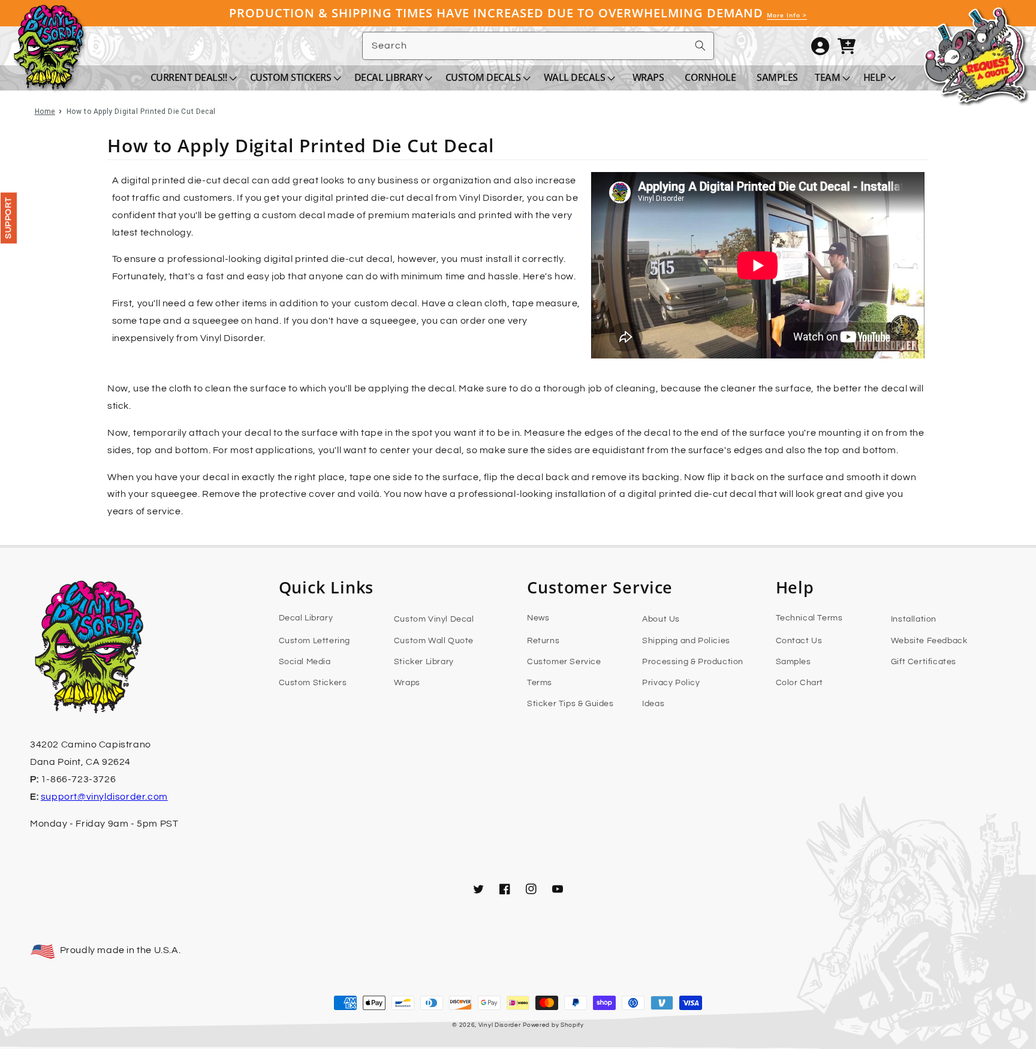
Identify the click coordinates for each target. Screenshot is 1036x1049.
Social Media (305, 662)
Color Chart (800, 683)
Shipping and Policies (686, 641)
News (538, 618)
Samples (793, 662)
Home (45, 111)
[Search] (700, 45)
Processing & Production (692, 662)
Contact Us (799, 641)
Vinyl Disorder (499, 1025)
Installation (913, 619)
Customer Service (564, 662)
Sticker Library (424, 662)
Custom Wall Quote (434, 641)
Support (8, 218)
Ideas (653, 704)
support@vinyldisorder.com (104, 796)
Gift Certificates (923, 662)
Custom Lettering (315, 641)
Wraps (407, 683)
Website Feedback (929, 641)
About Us (661, 619)
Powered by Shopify (553, 1025)
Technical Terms (809, 618)
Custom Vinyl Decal (434, 619)
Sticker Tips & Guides (570, 704)
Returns (543, 641)
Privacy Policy (671, 683)
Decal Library (306, 618)
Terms (539, 683)
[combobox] (538, 45)
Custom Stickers (313, 683)
